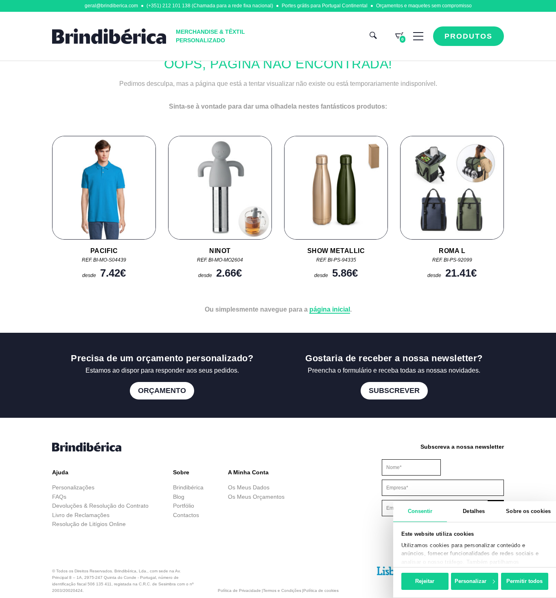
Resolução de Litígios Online (89, 524)
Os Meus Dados (248, 487)
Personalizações (73, 487)
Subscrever (394, 390)
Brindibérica (188, 487)
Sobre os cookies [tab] (528, 511)
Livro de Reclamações (80, 515)
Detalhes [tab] (474, 511)
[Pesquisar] (373, 36)
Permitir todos (524, 581)
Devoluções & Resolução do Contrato (100, 505)
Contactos (186, 515)
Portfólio (183, 505)
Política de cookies (321, 590)
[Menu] (418, 36)
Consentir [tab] (420, 511)
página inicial (329, 309)
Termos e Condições (282, 590)
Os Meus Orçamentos (256, 496)
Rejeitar (424, 581)
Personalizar (470, 581)
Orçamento (162, 390)
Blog (178, 496)
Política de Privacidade (239, 590)
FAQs (59, 496)
